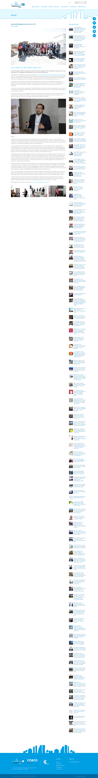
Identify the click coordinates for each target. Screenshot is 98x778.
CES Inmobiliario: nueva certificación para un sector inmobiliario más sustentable (79, 246)
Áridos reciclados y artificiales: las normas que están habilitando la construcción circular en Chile (80, 140)
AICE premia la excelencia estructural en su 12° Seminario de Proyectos (80, 491)
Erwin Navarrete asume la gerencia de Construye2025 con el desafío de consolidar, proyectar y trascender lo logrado (79, 393)
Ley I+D (39, 67)
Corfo (18, 74)
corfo (21, 67)
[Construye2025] (18, 4)
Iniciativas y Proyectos (60, 765)
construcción (17, 67)
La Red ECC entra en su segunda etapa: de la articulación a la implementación (80, 120)
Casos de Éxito (59, 767)
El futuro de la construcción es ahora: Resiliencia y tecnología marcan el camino (79, 466)
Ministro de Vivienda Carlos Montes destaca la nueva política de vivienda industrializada (80, 317)
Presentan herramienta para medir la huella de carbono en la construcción (80, 73)
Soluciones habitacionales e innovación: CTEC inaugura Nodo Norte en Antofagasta (79, 642)
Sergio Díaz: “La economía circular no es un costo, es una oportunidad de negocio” (79, 517)
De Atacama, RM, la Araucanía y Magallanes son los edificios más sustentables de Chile (79, 485)
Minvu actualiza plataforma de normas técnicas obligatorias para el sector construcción (79, 60)
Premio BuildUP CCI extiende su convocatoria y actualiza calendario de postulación (79, 134)
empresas (25, 67)
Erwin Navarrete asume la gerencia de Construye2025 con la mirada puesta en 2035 (79, 460)
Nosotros (58, 762)
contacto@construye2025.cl (74, 761)
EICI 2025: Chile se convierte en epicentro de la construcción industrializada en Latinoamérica (80, 546)
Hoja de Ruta (44, 6)
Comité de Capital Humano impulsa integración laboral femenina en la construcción (79, 472)
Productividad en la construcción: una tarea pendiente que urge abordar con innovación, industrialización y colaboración (80, 628)
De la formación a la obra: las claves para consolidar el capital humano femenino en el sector (80, 167)
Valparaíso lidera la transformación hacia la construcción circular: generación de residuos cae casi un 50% (79, 197)
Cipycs (13, 67)
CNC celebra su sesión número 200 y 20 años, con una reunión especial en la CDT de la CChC (80, 648)
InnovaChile (30, 67)
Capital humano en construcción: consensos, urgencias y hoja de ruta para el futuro (80, 232)
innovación (34, 67)
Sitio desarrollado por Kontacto (80, 776)
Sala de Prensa (59, 769)
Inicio (69, 2)
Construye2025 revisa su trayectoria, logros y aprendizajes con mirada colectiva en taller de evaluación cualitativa (80, 525)
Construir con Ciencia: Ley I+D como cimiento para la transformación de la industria (80, 691)
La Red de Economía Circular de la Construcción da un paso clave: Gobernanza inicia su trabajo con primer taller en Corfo (79, 613)
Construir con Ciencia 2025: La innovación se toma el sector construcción (80, 711)
